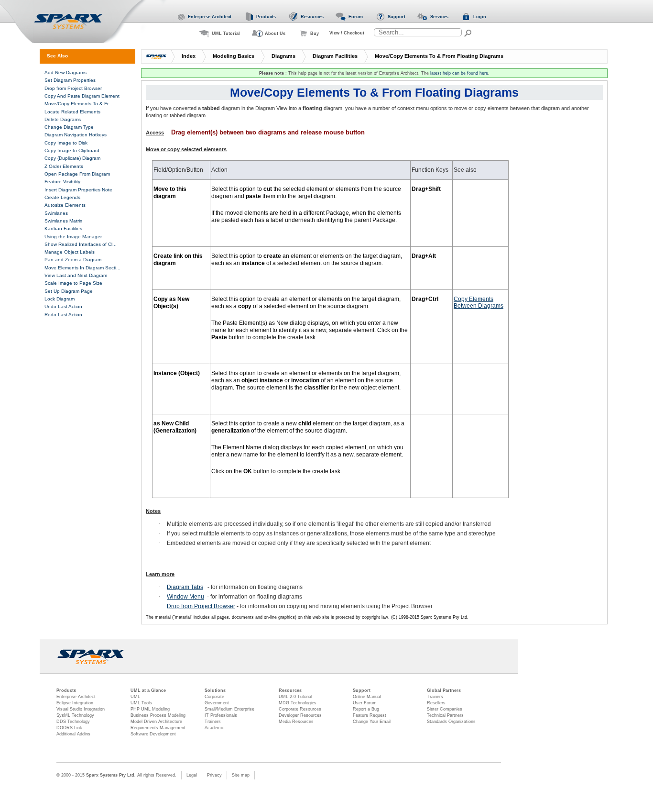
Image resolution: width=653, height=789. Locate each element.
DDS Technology (73, 721)
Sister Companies (444, 709)
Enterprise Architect (76, 696)
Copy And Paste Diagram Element (82, 96)
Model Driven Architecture (156, 721)
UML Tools (141, 702)
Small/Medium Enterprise (229, 709)
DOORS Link (69, 727)
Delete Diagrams (62, 119)
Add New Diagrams (65, 72)
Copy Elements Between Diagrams (478, 302)
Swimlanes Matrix (63, 220)
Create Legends (62, 197)
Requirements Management (158, 727)
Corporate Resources (300, 709)
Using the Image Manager (73, 236)
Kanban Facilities (63, 228)
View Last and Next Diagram (75, 275)
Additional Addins (73, 734)
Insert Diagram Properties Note (78, 189)
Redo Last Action (63, 314)
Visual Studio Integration (80, 709)
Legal (191, 775)
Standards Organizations (451, 721)
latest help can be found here (459, 73)
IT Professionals (221, 715)
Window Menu (185, 596)
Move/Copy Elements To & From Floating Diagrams (439, 56)
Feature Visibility (62, 181)
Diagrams (283, 56)
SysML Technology (75, 715)
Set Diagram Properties (70, 80)
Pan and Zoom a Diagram (72, 259)
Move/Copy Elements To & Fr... (78, 103)
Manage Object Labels (69, 252)
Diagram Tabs (185, 587)
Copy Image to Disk (65, 142)
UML (135, 696)
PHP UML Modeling (150, 709)
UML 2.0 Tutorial (295, 696)
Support (361, 690)
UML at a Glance (148, 690)
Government (217, 702)
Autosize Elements (65, 205)
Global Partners (444, 690)
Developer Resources (300, 715)
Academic (214, 727)
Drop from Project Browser (201, 606)
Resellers (436, 702)
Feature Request (369, 715)
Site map (241, 775)
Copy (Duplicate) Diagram (72, 158)
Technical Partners (445, 715)
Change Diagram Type (69, 127)
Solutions (215, 690)
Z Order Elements (63, 166)
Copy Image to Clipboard (71, 150)
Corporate (214, 696)
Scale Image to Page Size (73, 283)
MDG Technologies (297, 702)
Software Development (153, 734)
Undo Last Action (63, 306)
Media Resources (296, 721)
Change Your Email (372, 721)
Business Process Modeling (158, 715)
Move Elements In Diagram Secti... (82, 267)
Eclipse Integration (74, 702)
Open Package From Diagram (77, 174)
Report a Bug (366, 709)
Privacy (214, 775)
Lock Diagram (59, 298)
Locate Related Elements (72, 111)
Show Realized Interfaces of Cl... (80, 244)
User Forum (365, 702)
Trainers (213, 721)
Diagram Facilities (335, 56)
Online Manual (367, 696)
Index (189, 56)
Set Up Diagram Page (68, 291)
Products (66, 690)
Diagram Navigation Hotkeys (75, 134)
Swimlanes (56, 213)
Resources (290, 690)
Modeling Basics (233, 56)
